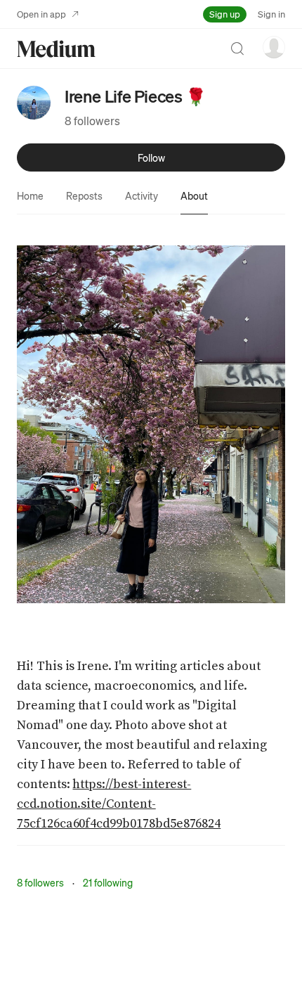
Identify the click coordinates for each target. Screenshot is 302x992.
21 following (108, 882)
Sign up (224, 14)
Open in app (41, 14)
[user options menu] (274, 47)
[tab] (30, 195)
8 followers (92, 120)
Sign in (271, 14)
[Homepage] (56, 49)
